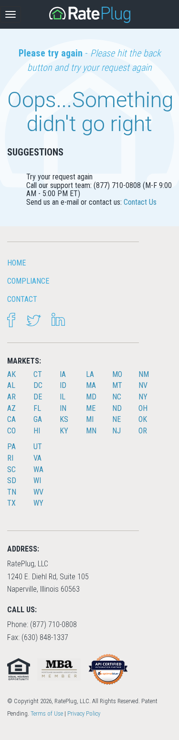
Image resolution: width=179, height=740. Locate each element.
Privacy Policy (83, 713)
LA (90, 374)
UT (37, 446)
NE (116, 419)
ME (90, 408)
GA (37, 419)
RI (10, 458)
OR (142, 430)
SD (11, 480)
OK (142, 419)
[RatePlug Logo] (89, 15)
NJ (116, 430)
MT (117, 385)
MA (91, 385)
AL (11, 385)
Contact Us (140, 202)
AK (11, 374)
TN (11, 492)
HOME (16, 262)
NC (116, 396)
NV (142, 385)
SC (11, 469)
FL (37, 408)
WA (38, 469)
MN (91, 430)
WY (38, 503)
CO (11, 430)
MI (90, 419)
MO (117, 374)
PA (11, 446)
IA (63, 374)
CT (37, 374)
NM (143, 374)
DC (37, 385)
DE (37, 396)
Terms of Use (47, 713)
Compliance (28, 281)
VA (37, 458)
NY (142, 396)
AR (11, 396)
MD (91, 396)
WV (38, 492)
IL (62, 396)
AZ (11, 408)
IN (63, 408)
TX (11, 503)
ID (63, 385)
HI (36, 430)
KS (64, 419)
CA (11, 419)
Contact (22, 299)
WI (37, 480)
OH (142, 408)
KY (64, 430)
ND (117, 408)
